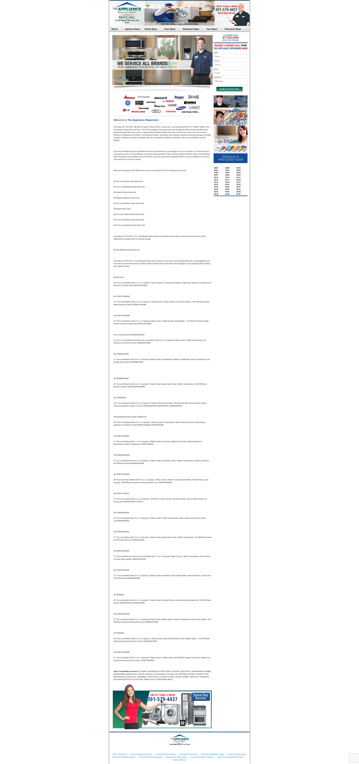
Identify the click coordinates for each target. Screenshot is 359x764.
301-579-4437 (226, 9)
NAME (216, 52)
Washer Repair (151, 29)
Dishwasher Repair (233, 29)
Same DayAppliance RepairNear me (239, 101)
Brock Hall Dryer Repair (189, 754)
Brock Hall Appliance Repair (141, 754)
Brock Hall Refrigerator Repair (212, 754)
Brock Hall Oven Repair (237, 754)
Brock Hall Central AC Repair (202, 757)
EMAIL (216, 69)
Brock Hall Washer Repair (166, 754)
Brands (114, 29)
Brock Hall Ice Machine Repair (150, 757)
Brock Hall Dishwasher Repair (123, 757)
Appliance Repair (132, 29)
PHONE (216, 61)
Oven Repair (212, 29)
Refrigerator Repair (191, 29)
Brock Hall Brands (120, 754)
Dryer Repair (170, 29)
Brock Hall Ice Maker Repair (176, 757)
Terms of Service (179, 760)
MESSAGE (217, 77)
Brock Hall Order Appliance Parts (229, 757)
